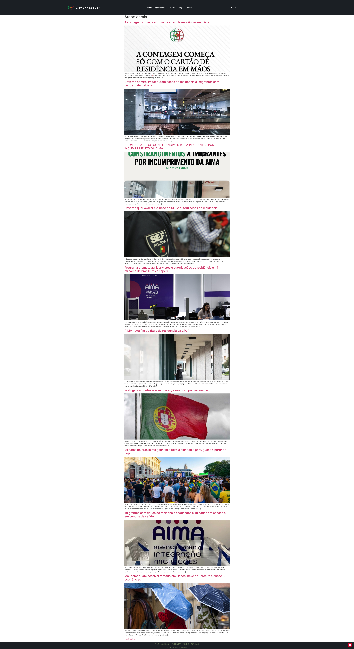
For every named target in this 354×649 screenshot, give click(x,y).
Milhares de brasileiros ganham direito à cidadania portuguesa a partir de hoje (175, 451)
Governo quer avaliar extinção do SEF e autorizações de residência (170, 208)
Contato (189, 8)
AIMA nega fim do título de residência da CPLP (156, 330)
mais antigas (129, 639)
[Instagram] (235, 7)
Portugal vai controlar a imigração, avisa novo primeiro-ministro (168, 390)
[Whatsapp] (239, 7)
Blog (180, 8)
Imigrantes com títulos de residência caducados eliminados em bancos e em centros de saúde (175, 514)
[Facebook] (231, 7)
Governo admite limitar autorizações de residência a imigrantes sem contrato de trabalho (171, 83)
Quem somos (160, 8)
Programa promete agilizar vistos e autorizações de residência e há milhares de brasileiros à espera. (171, 269)
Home (149, 8)
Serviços (172, 8)
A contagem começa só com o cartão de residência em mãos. (167, 22)
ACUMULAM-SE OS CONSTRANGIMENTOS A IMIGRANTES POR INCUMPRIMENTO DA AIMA (169, 146)
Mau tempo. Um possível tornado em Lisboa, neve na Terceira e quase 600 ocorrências (176, 577)
